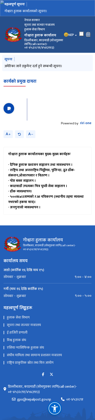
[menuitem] (47, 277)
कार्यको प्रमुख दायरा (20, 81)
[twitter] (51, 375)
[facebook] (43, 375)
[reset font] (19, 134)
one (85, 123)
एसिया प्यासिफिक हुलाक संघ (25, 348)
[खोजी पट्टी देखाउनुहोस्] (81, 34)
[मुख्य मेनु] (88, 34)
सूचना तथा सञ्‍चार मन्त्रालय (24, 325)
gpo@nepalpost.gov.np (34, 399)
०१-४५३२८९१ (74, 399)
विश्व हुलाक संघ (16, 340)
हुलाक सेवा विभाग (18, 317)
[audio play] (9, 108)
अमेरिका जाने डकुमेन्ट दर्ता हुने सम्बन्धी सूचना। (33, 66)
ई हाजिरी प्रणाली (17, 333)
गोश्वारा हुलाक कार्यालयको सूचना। (25, 11)
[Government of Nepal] (13, 34)
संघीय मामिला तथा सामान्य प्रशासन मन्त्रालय (34, 355)
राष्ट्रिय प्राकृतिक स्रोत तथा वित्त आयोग (30, 363)
